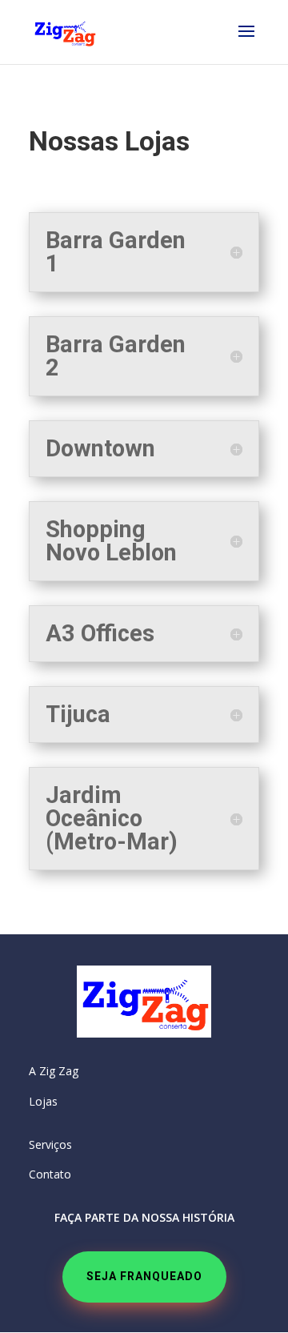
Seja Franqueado (144, 1276)
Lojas (43, 1101)
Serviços (50, 1144)
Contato (50, 1174)
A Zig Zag (53, 1070)
